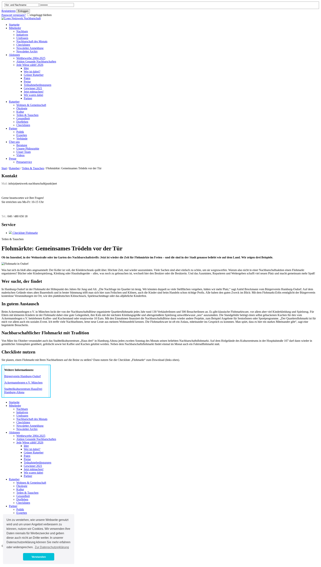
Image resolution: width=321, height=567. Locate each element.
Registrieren (8, 10)
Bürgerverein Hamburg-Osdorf (22, 376)
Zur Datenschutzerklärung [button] (52, 547)
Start (4, 168)
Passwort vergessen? (13, 15)
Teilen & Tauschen (33, 168)
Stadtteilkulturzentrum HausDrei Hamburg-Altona (23, 390)
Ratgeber (14, 168)
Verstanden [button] (39, 556)
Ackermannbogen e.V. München (23, 382)
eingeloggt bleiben (41, 15)
